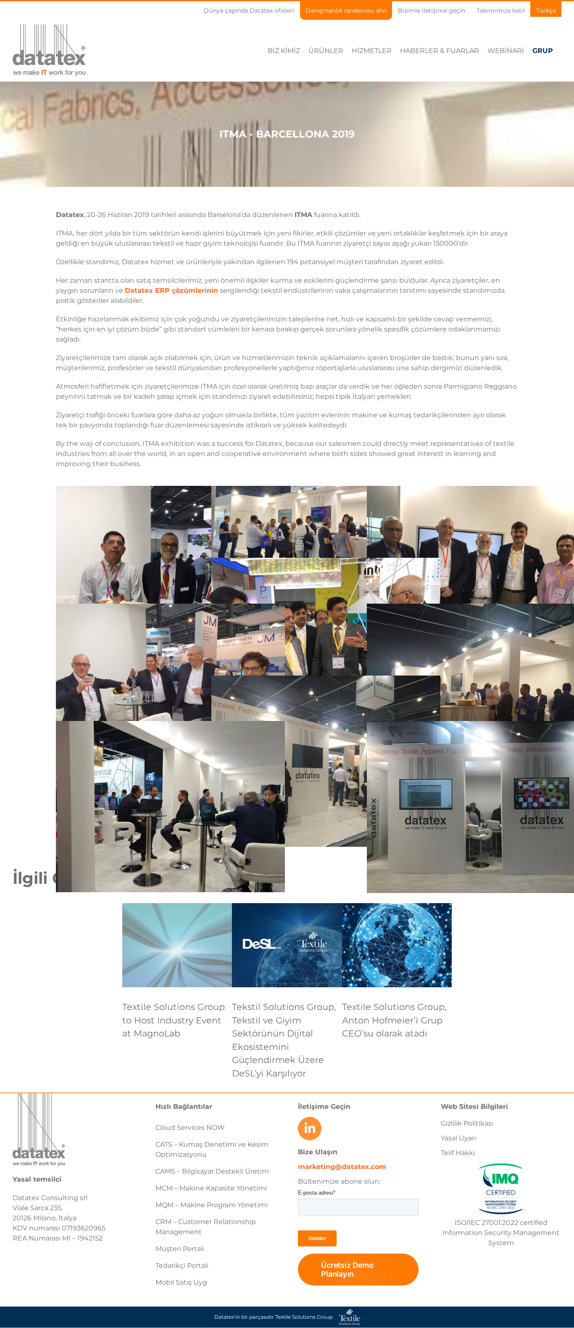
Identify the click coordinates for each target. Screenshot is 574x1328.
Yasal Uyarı (458, 1138)
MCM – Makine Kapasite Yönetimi (211, 1188)
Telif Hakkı (458, 1153)
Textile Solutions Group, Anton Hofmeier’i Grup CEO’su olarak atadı (394, 1020)
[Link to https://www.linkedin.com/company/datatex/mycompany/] (309, 1128)
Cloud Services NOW (190, 1128)
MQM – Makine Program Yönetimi (211, 1205)
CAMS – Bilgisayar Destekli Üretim (212, 1171)
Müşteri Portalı (179, 1249)
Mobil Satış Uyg (181, 1282)
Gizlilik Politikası (467, 1123)
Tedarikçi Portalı (181, 1266)
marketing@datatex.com (342, 1167)
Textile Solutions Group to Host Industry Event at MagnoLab (173, 1020)
